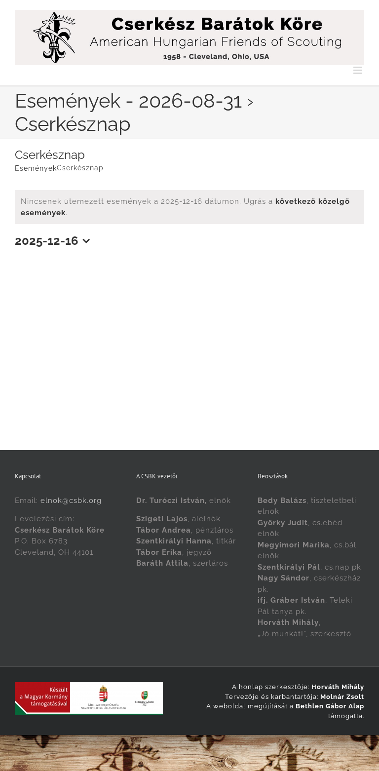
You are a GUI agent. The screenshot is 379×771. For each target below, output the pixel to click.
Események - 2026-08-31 (128, 100)
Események (36, 168)
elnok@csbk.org (71, 500)
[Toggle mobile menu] (358, 70)
